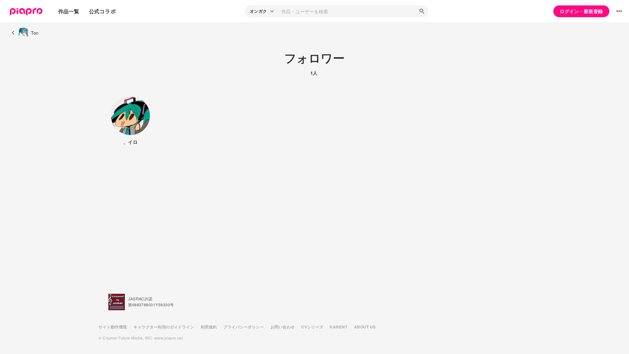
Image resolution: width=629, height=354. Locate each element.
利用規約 (209, 327)
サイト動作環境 (113, 327)
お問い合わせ (283, 327)
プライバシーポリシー (243, 327)
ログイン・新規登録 (581, 11)
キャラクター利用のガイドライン (163, 327)
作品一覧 (68, 11)
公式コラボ (102, 11)
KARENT (338, 327)
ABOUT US (365, 327)
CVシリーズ (312, 327)
